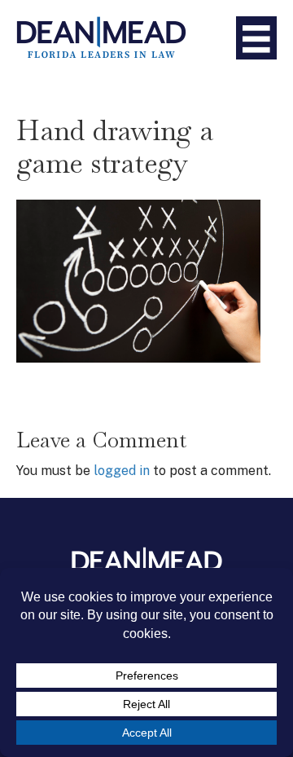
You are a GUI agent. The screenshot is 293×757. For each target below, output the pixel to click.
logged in (122, 470)
